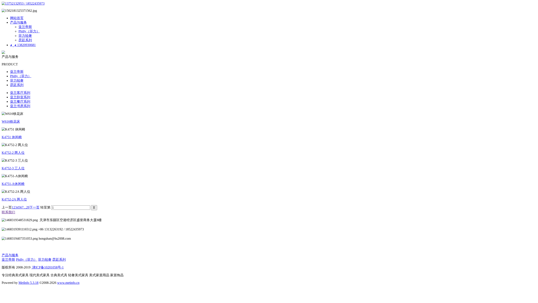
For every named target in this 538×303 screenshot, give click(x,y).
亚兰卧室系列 (20, 97)
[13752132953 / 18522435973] (23, 3)
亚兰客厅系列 (20, 92)
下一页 (34, 207)
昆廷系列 (25, 40)
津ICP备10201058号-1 (47, 267)
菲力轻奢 (25, 35)
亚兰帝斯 (25, 27)
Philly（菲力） (29, 31)
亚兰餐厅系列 (20, 101)
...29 (26, 207)
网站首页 (17, 18)
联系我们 (8, 212)
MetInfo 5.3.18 (28, 282)
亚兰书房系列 (20, 106)
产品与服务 (18, 22)
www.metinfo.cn (68, 282)
